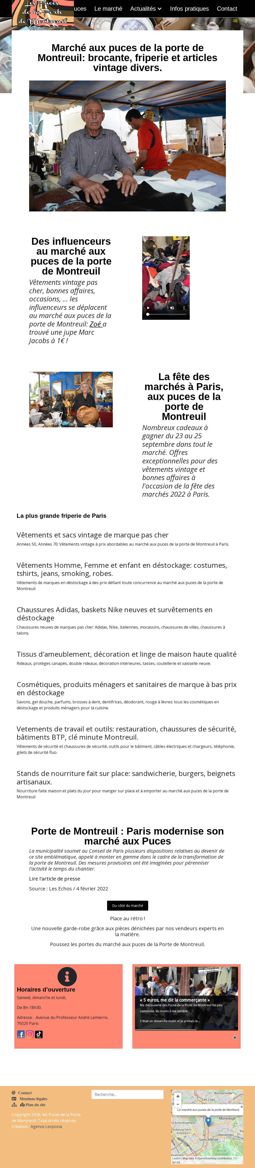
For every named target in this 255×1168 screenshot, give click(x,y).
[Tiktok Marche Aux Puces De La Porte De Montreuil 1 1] (39, 1034)
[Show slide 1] (235, 1038)
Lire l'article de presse (54, 878)
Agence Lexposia (46, 1126)
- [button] (178, 1103)
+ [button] (178, 1096)
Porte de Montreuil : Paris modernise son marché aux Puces (127, 836)
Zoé (95, 323)
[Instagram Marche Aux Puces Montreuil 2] (30, 1034)
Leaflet (176, 1158)
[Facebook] (21, 1034)
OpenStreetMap (207, 1158)
